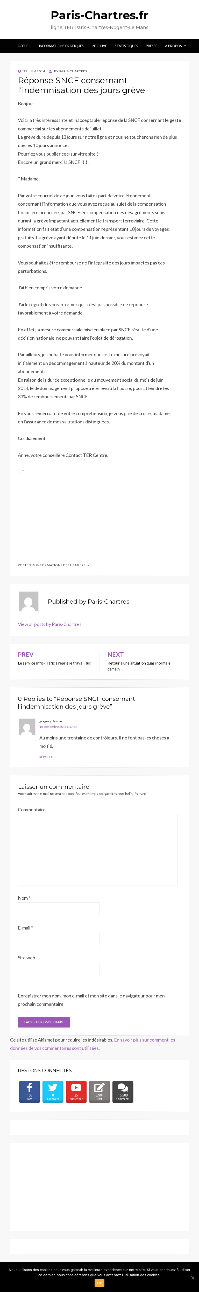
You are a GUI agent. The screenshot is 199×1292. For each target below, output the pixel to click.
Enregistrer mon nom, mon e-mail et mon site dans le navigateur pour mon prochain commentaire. (91, 1000)
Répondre (47, 757)
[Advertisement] (57, 516)
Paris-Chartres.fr (99, 15)
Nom (24, 898)
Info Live (99, 46)
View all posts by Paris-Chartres (50, 624)
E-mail (25, 928)
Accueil (24, 46)
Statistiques (126, 46)
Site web (26, 957)
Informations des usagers (61, 565)
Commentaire (32, 809)
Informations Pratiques (61, 46)
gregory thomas (50, 721)
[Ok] (192, 1277)
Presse (151, 46)
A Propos (173, 46)
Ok (99, 1283)
